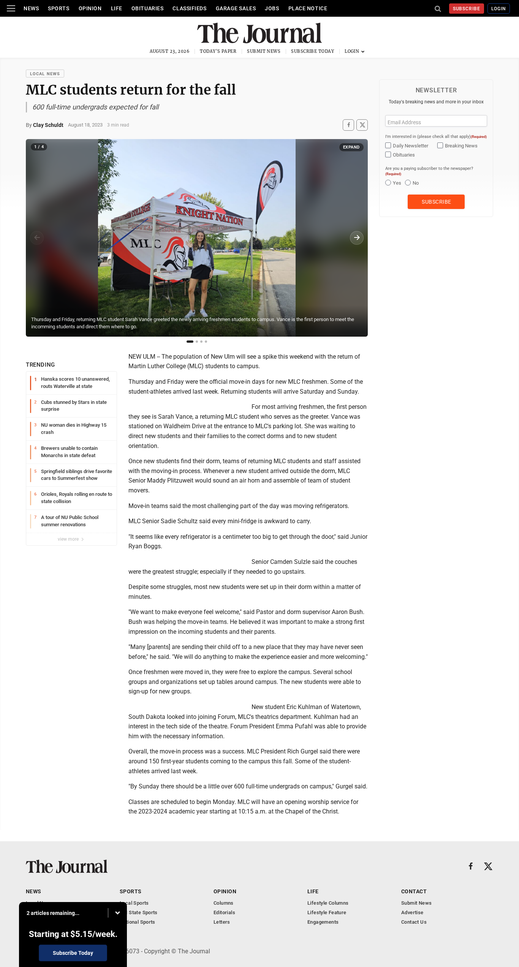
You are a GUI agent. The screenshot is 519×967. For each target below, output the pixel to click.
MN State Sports (139, 912)
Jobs (272, 8)
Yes (397, 183)
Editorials (224, 912)
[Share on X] (362, 124)
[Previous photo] (37, 238)
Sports (58, 8)
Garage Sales (236, 8)
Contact (414, 891)
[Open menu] (11, 8)
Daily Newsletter (410, 146)
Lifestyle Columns (328, 903)
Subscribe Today (312, 51)
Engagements (323, 922)
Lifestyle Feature (327, 912)
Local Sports (134, 903)
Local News (45, 73)
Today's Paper (218, 51)
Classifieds (189, 8)
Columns (224, 903)
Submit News (263, 51)
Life (116, 8)
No (416, 183)
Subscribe (467, 8)
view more (69, 539)
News (31, 8)
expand (351, 147)
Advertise (412, 912)
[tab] (190, 341)
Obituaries (147, 8)
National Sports (137, 922)
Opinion (90, 8)
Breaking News (461, 146)
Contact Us (414, 922)
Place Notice (308, 8)
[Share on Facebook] (348, 124)
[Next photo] (357, 238)
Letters (222, 922)
